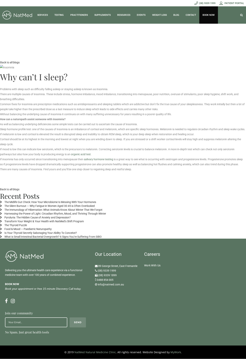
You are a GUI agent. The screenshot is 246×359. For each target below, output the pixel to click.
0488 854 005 (105, 279)
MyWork (175, 352)
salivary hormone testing (98, 159)
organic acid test (81, 154)
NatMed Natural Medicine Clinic (95, 352)
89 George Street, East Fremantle (117, 266)
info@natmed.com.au (111, 284)
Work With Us (152, 265)
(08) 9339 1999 (107, 270)
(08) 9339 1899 (107, 275)
